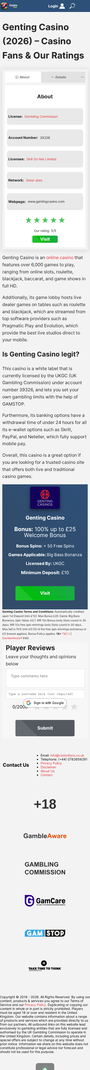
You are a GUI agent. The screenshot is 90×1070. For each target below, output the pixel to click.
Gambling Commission (41, 116)
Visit (45, 239)
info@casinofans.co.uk (67, 755)
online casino (59, 257)
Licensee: (16, 159)
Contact (47, 775)
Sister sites (34, 180)
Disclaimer (48, 767)
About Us (47, 771)
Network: (16, 180)
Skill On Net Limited (41, 159)
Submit (45, 728)
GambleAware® (12, 638)
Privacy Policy (51, 763)
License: (15, 116)
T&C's (66, 633)
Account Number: (23, 137)
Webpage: (17, 201)
